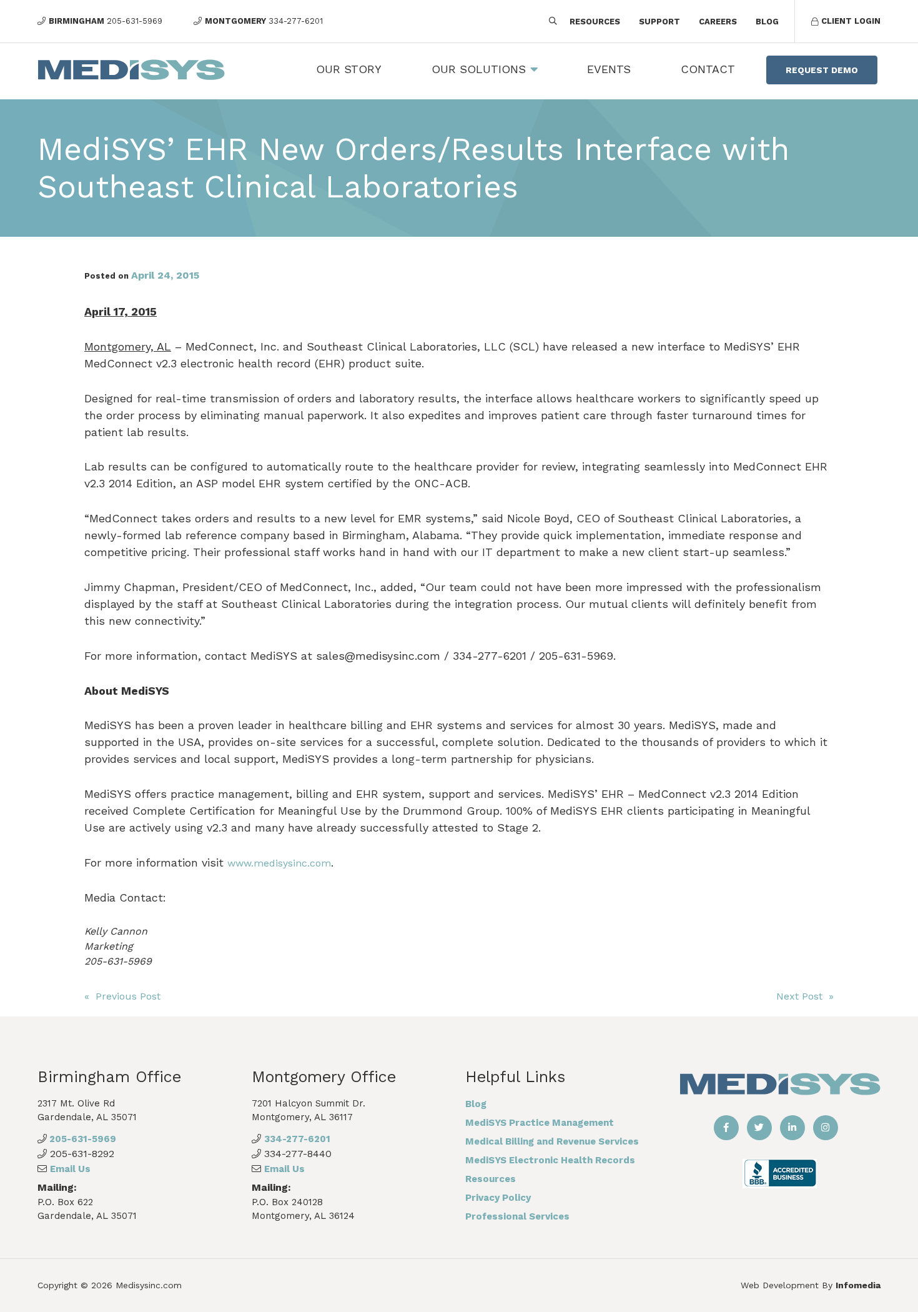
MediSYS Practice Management (539, 1122)
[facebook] (726, 1127)
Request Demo (822, 70)
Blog (767, 21)
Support (659, 21)
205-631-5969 (81, 1139)
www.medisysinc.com (279, 863)
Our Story (349, 69)
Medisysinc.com (149, 1285)
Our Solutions (479, 69)
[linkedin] (792, 1127)
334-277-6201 (297, 1139)
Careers (718, 21)
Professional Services (517, 1216)
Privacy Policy (498, 1197)
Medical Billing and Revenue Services (552, 1141)
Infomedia (858, 1285)
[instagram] (825, 1127)
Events (609, 69)
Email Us (70, 1169)
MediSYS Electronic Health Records (550, 1160)
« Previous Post (122, 996)
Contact (708, 69)
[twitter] (759, 1127)
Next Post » (805, 996)
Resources (595, 21)
